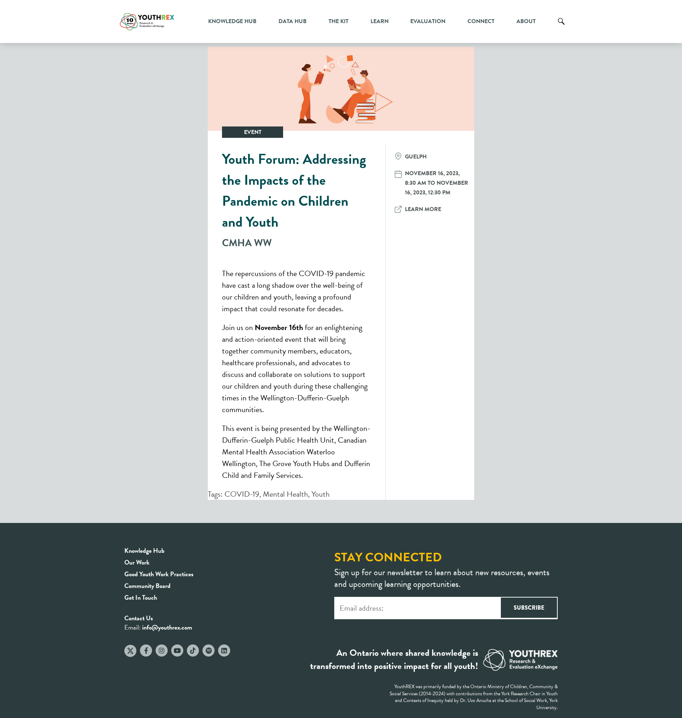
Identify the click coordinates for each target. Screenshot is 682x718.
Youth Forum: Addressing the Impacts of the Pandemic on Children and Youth (294, 190)
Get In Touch (140, 597)
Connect (480, 21)
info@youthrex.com (167, 627)
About (526, 21)
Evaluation (427, 21)
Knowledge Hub (232, 21)
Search (561, 27)
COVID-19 (241, 494)
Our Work (137, 562)
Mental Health (285, 494)
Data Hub (292, 21)
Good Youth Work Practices (159, 574)
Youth (321, 494)
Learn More (423, 209)
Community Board (147, 585)
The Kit (338, 21)
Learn (379, 21)
